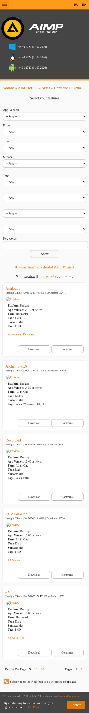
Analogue (12, 288)
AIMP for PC (28, 88)
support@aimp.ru (69, 696)
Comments (67, 349)
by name (66, 276)
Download (34, 349)
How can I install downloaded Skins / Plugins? (44, 267)
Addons (8, 88)
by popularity (47, 276)
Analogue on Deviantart (21, 334)
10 (35, 669)
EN (84, 4)
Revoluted (13, 440)
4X (7, 592)
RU (76, 4)
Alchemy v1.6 (16, 366)
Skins (46, 88)
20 (42, 669)
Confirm (76, 705)
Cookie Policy (32, 707)
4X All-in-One (16, 514)
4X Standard (15, 560)
